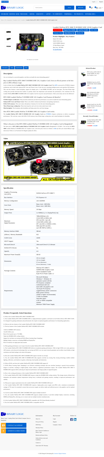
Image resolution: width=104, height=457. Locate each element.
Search (69, 7)
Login (54, 419)
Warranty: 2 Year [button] (58, 33)
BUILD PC (80, 7)
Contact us (38, 442)
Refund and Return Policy (42, 435)
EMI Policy (38, 424)
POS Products (78, 14)
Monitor (12, 14)
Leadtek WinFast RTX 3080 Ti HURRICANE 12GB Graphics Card (94, 121)
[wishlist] (92, 8)
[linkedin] (75, 419)
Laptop (48, 14)
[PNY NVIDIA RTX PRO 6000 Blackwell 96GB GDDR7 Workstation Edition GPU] (83, 96)
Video (12, 67)
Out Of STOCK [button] (57, 30)
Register (101, 1)
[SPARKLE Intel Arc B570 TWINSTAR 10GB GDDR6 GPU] (83, 85)
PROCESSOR (23, 14)
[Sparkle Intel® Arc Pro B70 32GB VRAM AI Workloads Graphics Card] (83, 107)
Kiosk (17, 14)
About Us (38, 419)
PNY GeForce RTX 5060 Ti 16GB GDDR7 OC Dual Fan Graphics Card (94, 73)
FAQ (26, 67)
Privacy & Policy (40, 421)
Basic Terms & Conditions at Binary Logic (42, 431)
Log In (93, 1)
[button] (70, 30)
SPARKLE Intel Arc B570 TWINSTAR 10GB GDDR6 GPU (94, 84)
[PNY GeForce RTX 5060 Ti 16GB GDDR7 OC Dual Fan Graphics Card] (83, 75)
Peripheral (68, 14)
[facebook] (71, 419)
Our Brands (4, 14)
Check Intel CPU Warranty (42, 445)
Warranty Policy (39, 427)
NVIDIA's (49, 114)
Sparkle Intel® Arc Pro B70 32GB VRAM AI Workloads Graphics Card (94, 106)
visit (55, 128)
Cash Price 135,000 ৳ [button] (83, 30)
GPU (56, 85)
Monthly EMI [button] (80, 33)
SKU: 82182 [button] (94, 30)
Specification (19, 67)
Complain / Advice (57, 424)
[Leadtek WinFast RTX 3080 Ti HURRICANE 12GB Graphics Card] (8, 32)
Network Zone (90, 14)
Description (5, 67)
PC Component (57, 14)
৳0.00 (99, 8)
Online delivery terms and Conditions (42, 439)
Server (31, 14)
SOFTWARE (4, 18)
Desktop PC (40, 14)
